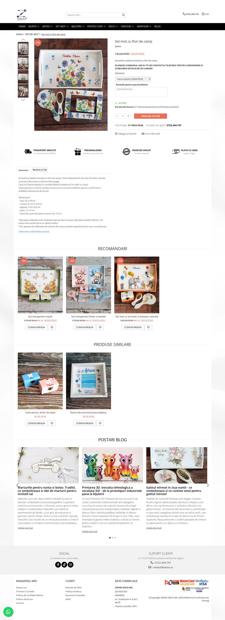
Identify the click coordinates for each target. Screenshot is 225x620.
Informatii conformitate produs (34, 231)
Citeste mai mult (25, 527)
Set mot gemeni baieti (40, 316)
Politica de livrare (24, 599)
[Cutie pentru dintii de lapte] (40, 381)
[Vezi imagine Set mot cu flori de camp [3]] (23, 91)
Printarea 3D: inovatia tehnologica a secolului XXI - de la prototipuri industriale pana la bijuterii (112, 490)
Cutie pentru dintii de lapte (40, 412)
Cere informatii (152, 133)
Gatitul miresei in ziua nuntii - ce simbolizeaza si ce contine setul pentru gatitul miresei (173, 490)
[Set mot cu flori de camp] (71, 84)
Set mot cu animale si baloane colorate (136, 316)
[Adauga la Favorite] (52, 327)
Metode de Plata (74, 587)
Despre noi (21, 587)
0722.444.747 (162, 562)
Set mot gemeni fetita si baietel (88, 316)
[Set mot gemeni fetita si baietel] (88, 285)
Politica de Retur (74, 591)
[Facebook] (58, 565)
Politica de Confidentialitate (29, 595)
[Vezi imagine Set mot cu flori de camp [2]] (23, 77)
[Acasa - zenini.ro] (32, 15)
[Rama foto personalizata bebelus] (88, 381)
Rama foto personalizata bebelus (88, 412)
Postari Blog (112, 439)
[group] (71, 84)
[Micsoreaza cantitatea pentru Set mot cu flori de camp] (117, 116)
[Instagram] (70, 565)
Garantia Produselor (75, 595)
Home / (20, 34)
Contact (20, 603)
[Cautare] (124, 15)
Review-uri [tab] (40, 169)
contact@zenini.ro (162, 567)
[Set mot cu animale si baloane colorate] (136, 285)
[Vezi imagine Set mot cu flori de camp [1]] (23, 63)
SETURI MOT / (33, 34)
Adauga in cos (150, 116)
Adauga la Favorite (126, 133)
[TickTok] (64, 565)
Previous (23, 40)
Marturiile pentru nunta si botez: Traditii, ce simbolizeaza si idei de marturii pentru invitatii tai (47, 490)
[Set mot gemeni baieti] (40, 285)
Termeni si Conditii (25, 591)
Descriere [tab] (23, 170)
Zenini (118, 46)
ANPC (68, 599)
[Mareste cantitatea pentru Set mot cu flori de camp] (128, 116)
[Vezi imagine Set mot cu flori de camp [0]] (23, 49)
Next (23, 99)
